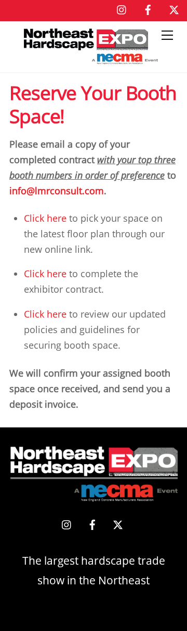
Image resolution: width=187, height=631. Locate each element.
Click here (45, 218)
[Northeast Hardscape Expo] (91, 59)
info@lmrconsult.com (56, 190)
